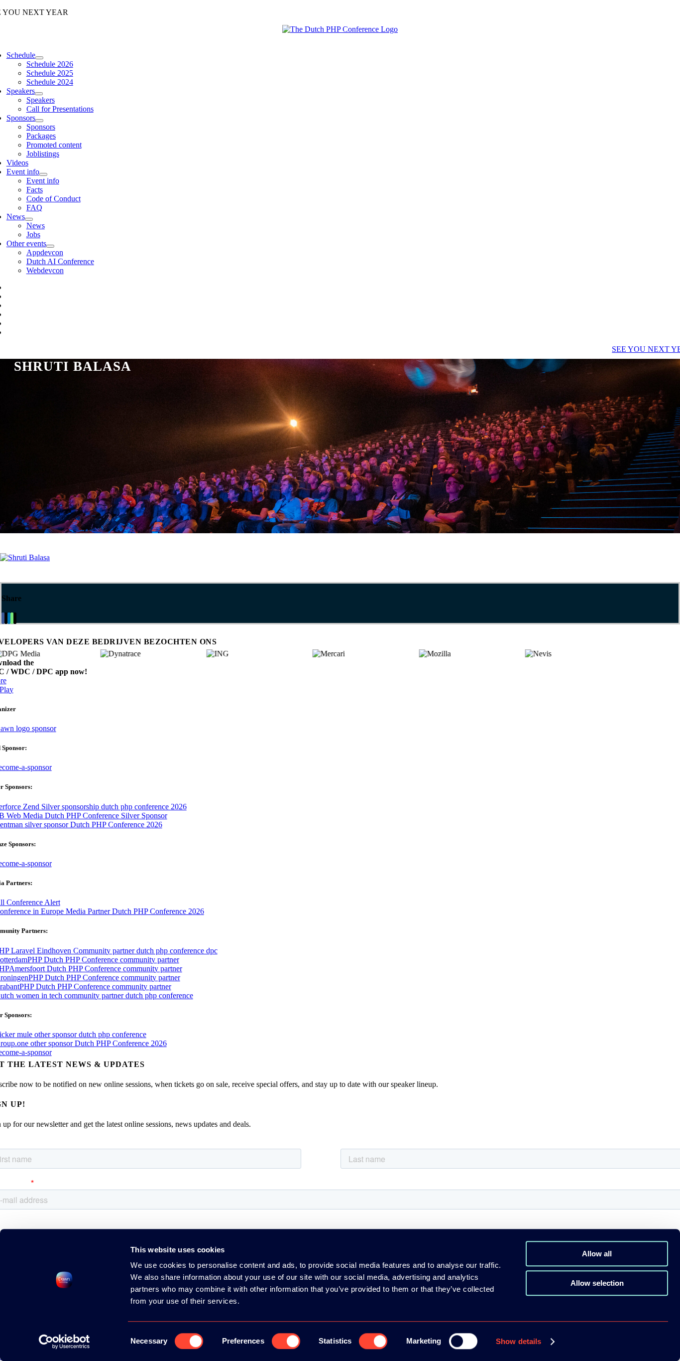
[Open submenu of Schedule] (39, 57)
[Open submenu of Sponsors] (39, 120)
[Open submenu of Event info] (43, 174)
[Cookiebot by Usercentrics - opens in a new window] (64, 1341)
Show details (518, 1341)
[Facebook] (2, 618)
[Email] (14, 618)
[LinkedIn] (8, 618)
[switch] (286, 1341)
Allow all (597, 1253)
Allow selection (597, 1283)
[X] (5, 618)
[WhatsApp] (11, 618)
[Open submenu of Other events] (50, 246)
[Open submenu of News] (29, 219)
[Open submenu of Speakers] (39, 93)
